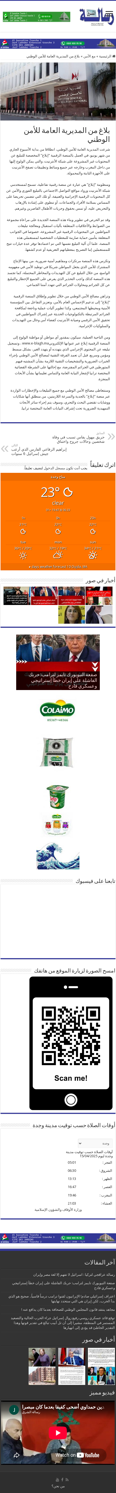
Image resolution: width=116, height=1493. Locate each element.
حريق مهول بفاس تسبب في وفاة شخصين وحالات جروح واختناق (78, 437)
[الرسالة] (58, 15)
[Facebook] (62, 1479)
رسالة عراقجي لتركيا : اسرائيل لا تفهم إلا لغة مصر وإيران (74, 1275)
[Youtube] (57, 1479)
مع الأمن (89, 56)
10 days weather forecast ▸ (58, 566)
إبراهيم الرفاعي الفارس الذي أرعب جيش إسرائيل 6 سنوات (39, 450)
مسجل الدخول (54, 468)
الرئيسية (105, 56)
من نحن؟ (58, 1486)
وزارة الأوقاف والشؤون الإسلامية (58, 1210)
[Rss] (67, 1479)
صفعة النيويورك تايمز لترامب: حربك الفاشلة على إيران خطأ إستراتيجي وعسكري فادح (63, 681)
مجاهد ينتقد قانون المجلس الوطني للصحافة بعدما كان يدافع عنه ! (68, 1309)
